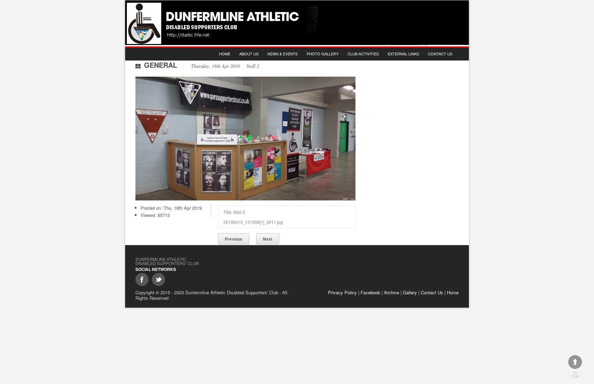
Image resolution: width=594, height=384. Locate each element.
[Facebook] (141, 279)
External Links (403, 53)
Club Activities (363, 53)
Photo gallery (323, 53)
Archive (391, 292)
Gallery (410, 292)
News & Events (282, 53)
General (160, 65)
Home (224, 53)
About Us (248, 53)
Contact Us (440, 53)
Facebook (370, 292)
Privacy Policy (342, 292)
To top (575, 375)
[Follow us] (158, 279)
